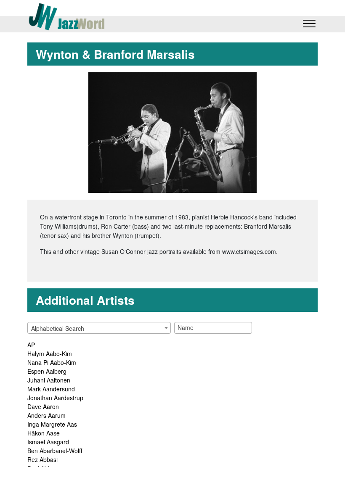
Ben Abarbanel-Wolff (54, 450)
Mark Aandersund (51, 389)
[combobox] (99, 328)
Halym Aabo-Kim (49, 353)
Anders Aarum (46, 415)
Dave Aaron (43, 406)
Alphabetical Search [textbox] (57, 328)
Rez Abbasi (42, 459)
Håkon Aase (43, 433)
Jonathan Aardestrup (55, 397)
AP (31, 344)
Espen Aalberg (46, 371)
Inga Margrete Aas (52, 424)
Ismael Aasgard (48, 442)
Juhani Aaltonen (48, 380)
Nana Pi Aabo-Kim (51, 362)
